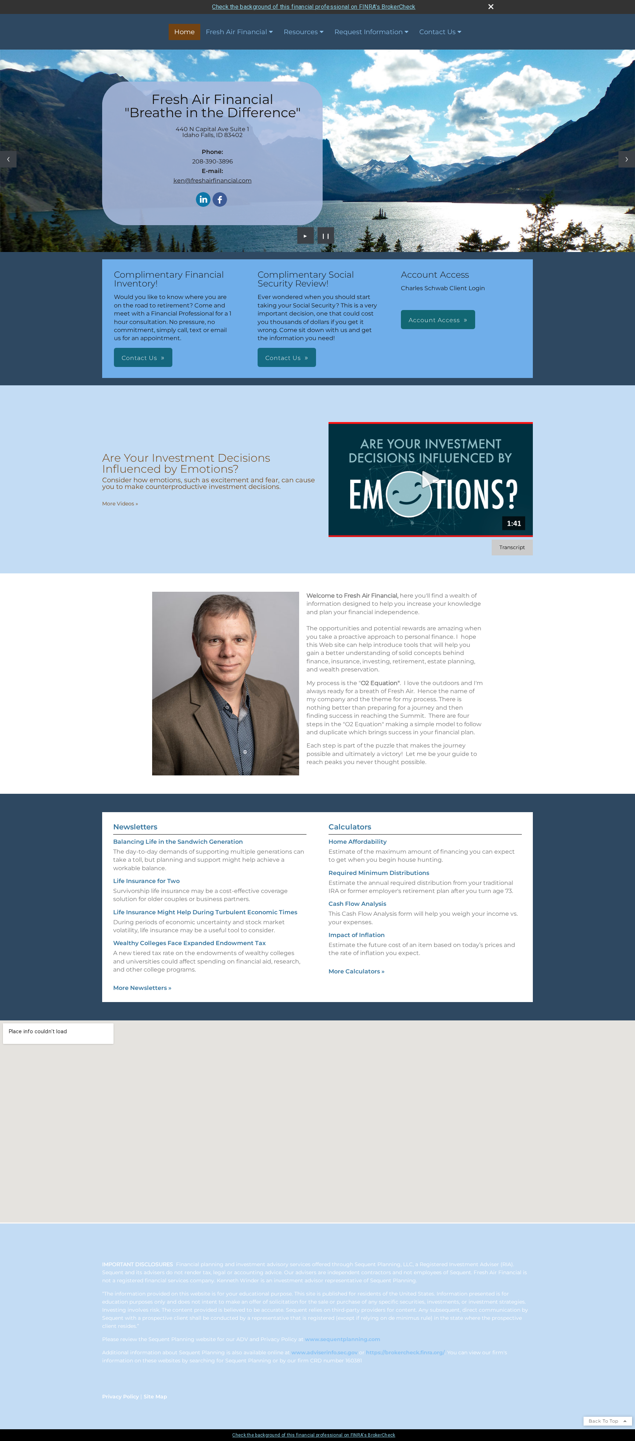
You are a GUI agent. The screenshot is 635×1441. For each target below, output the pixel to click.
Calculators (350, 826)
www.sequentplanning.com (342, 1339)
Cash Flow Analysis (357, 903)
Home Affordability (358, 841)
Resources (301, 32)
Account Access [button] (434, 320)
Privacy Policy (120, 1396)
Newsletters (135, 826)
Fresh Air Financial (236, 32)
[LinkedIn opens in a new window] (203, 200)
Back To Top (604, 1421)
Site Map (155, 1396)
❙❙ (326, 235)
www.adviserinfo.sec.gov (324, 1352)
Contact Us (437, 32)
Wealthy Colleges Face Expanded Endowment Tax (189, 943)
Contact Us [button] (139, 357)
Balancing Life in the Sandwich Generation (178, 841)
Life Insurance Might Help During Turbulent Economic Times (205, 912)
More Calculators (357, 971)
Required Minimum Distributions (379, 872)
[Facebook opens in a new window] (219, 200)
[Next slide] (626, 159)
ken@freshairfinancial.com (212, 180)
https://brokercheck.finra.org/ (405, 1352)
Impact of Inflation (357, 935)
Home (184, 32)
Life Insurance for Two (146, 881)
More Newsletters (142, 987)
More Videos (120, 503)
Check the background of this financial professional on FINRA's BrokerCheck (313, 6)
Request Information (368, 32)
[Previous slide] (8, 159)
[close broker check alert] (491, 7)
